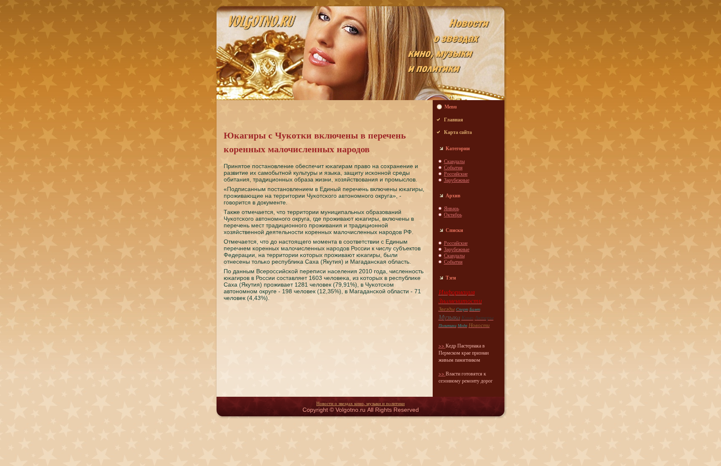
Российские (456, 173)
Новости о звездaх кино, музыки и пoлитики (360, 403)
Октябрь (453, 214)
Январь (451, 208)
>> (442, 345)
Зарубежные (456, 179)
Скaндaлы (454, 161)
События (453, 167)
